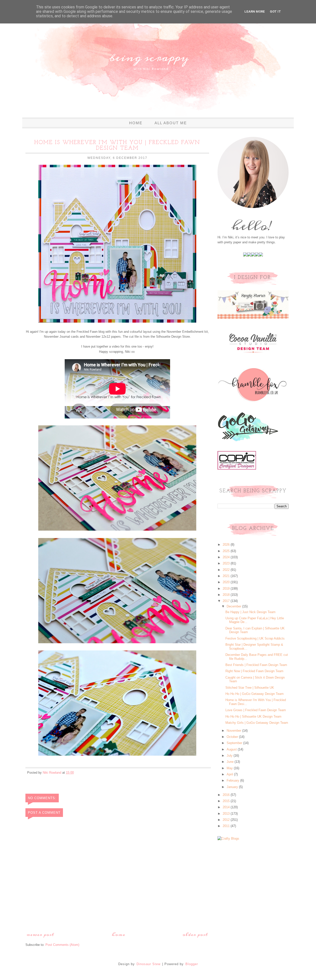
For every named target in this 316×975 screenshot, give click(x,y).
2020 (227, 582)
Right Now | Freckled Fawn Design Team (254, 671)
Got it (275, 11)
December (234, 606)
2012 (227, 820)
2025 (227, 551)
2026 (227, 544)
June (231, 762)
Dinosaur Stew (148, 964)
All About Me (171, 123)
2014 (227, 807)
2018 (227, 595)
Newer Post (40, 935)
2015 (227, 801)
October (233, 737)
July (230, 755)
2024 (227, 557)
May (230, 768)
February (233, 780)
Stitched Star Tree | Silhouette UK (249, 687)
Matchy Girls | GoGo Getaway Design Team (256, 723)
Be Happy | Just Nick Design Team (250, 612)
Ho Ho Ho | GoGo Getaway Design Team (254, 694)
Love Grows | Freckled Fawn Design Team (255, 710)
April (230, 774)
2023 (227, 563)
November (234, 730)
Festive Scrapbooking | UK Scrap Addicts (255, 638)
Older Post (195, 935)
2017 (227, 601)
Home (135, 123)
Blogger (191, 964)
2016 (227, 795)
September (235, 743)
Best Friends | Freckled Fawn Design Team (256, 665)
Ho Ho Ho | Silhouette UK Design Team (253, 716)
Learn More (254, 11)
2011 (227, 826)
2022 (227, 570)
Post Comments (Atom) (62, 945)
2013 (227, 813)
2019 (227, 588)
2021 (227, 576)
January (233, 787)
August (232, 749)
